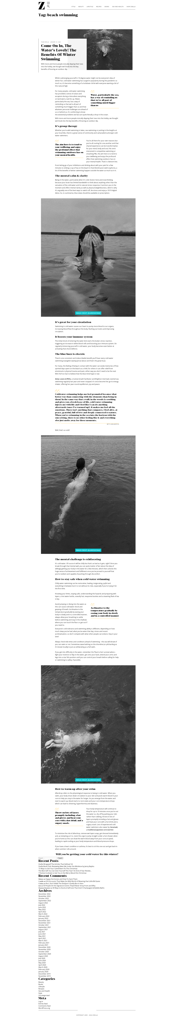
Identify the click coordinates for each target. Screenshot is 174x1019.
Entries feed (43, 1004)
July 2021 (41, 932)
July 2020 (41, 958)
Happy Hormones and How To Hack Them (61, 879)
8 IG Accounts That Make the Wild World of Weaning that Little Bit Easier (73, 881)
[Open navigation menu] (48, 3)
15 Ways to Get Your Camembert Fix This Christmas (58, 868)
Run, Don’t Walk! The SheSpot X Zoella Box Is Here (65, 883)
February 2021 (43, 943)
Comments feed (44, 1006)
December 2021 (44, 920)
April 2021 (42, 938)
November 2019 (44, 976)
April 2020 (42, 965)
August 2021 (43, 929)
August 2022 (43, 903)
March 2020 (42, 967)
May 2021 (42, 936)
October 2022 (43, 898)
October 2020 (43, 952)
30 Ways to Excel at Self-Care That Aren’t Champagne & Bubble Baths (78, 888)
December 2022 (44, 894)
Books (107, 6)
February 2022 (43, 916)
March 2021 (42, 940)
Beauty (81, 6)
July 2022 (41, 905)
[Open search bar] (48, 6)
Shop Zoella (131, 6)
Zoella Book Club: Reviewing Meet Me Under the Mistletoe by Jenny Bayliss (66, 866)
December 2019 (44, 974)
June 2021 (42, 934)
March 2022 (42, 914)
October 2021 (43, 925)
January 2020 (43, 972)
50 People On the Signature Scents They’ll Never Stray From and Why (69, 886)
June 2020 (42, 960)
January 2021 (43, 945)
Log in (40, 1001)
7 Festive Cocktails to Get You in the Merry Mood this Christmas (62, 873)
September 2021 (44, 927)
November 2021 (44, 923)
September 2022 (44, 901)
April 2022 (42, 912)
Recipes (99, 6)
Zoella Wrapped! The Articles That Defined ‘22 (55, 864)
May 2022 (42, 909)
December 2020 (44, 947)
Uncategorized (44, 995)
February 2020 (43, 969)
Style (73, 6)
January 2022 (43, 918)
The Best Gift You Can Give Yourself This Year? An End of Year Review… (65, 871)
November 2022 (44, 896)
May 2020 (42, 963)
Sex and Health (118, 6)
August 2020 (43, 956)
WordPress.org (44, 1008)
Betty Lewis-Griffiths (63, 379)
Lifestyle (90, 6)
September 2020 (44, 954)
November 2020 (44, 949)
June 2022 (42, 907)
